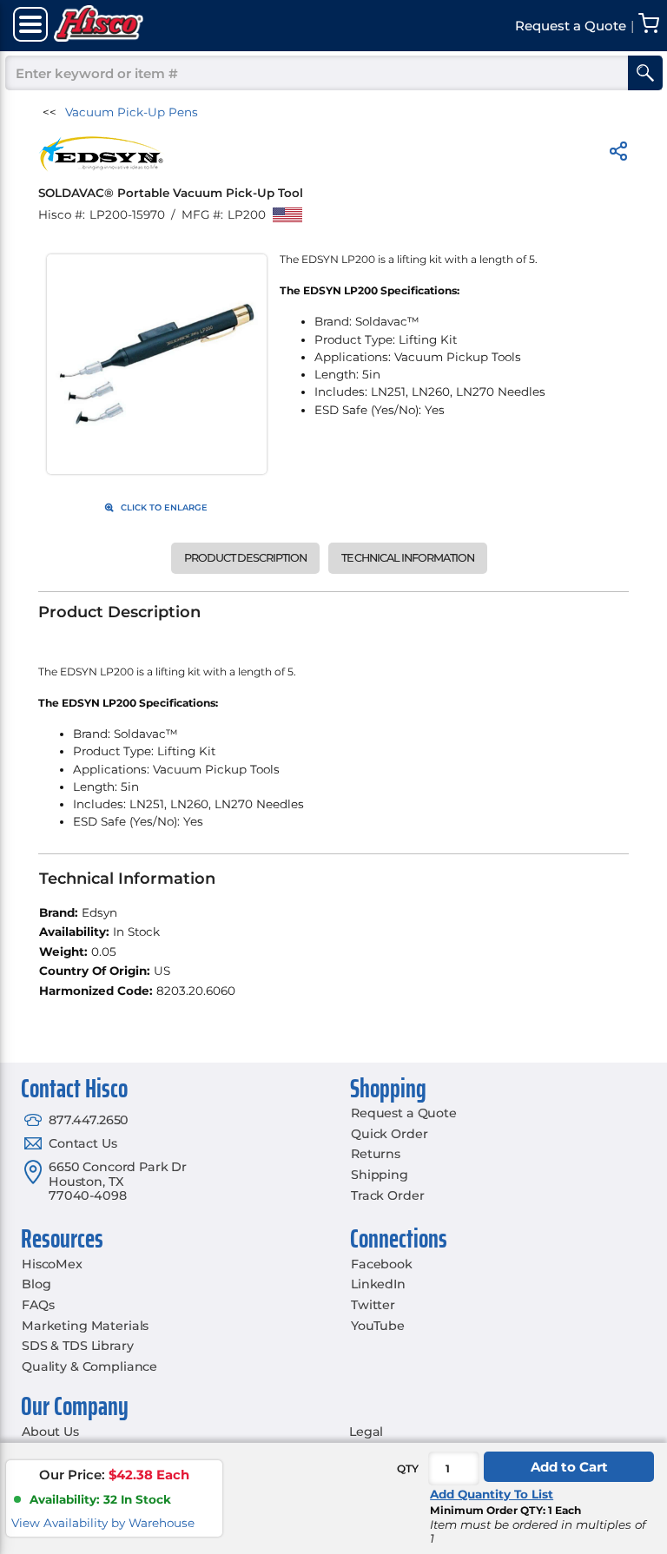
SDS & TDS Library (78, 1346)
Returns (375, 1154)
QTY (408, 1468)
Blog (36, 1284)
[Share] (618, 154)
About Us (50, 1432)
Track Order (387, 1195)
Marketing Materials (85, 1326)
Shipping (379, 1175)
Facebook (382, 1264)
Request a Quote (404, 1113)
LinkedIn (378, 1284)
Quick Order (389, 1134)
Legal (366, 1432)
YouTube (378, 1326)
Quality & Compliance (89, 1366)
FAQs (38, 1305)
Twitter (373, 1305)
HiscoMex (52, 1264)
